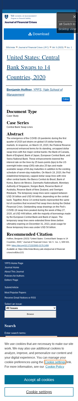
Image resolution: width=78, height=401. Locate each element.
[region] (39, 369)
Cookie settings (55, 362)
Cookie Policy (54, 366)
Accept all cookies (39, 380)
